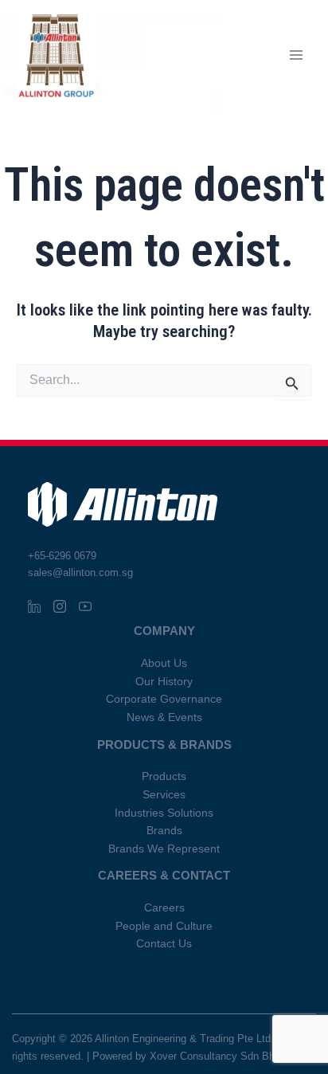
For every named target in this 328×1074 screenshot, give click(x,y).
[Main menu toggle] (296, 55)
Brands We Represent (164, 849)
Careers (164, 908)
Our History (164, 682)
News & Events (164, 717)
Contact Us (164, 944)
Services (164, 795)
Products (164, 776)
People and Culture (164, 926)
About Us (164, 663)
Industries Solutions (164, 813)
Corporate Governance (164, 699)
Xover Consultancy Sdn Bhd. (216, 1056)
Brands (164, 831)
